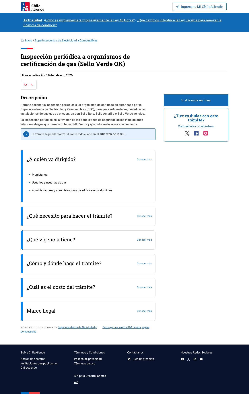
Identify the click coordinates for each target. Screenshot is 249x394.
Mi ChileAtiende (202, 6)
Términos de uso (84, 363)
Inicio (28, 40)
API (76, 382)
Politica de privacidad (88, 359)
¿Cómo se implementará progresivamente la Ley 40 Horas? (89, 20)
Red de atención (143, 359)
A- (32, 84)
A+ (25, 84)
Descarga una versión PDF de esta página (125, 327)
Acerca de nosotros (33, 359)
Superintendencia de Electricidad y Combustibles (66, 40)
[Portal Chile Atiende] (33, 6)
